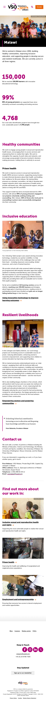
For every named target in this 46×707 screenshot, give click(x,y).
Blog (11, 631)
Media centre (26, 631)
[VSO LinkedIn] (35, 649)
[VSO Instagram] (30, 649)
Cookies (20, 698)
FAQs (34, 631)
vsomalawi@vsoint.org (14, 474)
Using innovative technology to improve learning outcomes (20, 299)
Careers (17, 631)
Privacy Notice (13, 698)
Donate (39, 7)
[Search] (32, 7)
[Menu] (4, 7)
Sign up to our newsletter (23, 673)
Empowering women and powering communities (18, 402)
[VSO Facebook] (24, 649)
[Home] (18, 7)
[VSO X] (40, 649)
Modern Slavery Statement (29, 698)
